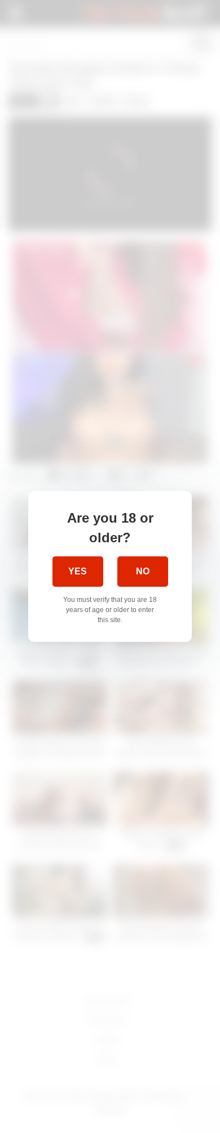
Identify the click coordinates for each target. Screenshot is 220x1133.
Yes (77, 571)
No (142, 571)
